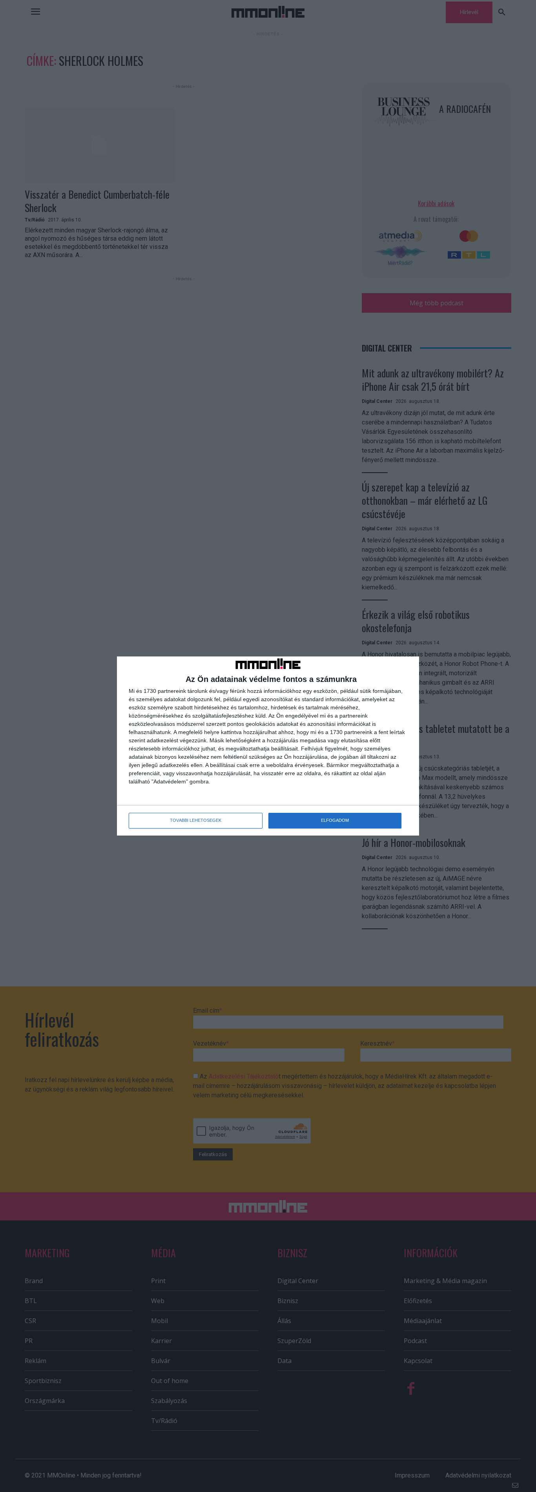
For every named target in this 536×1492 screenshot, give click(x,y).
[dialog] (268, 746)
